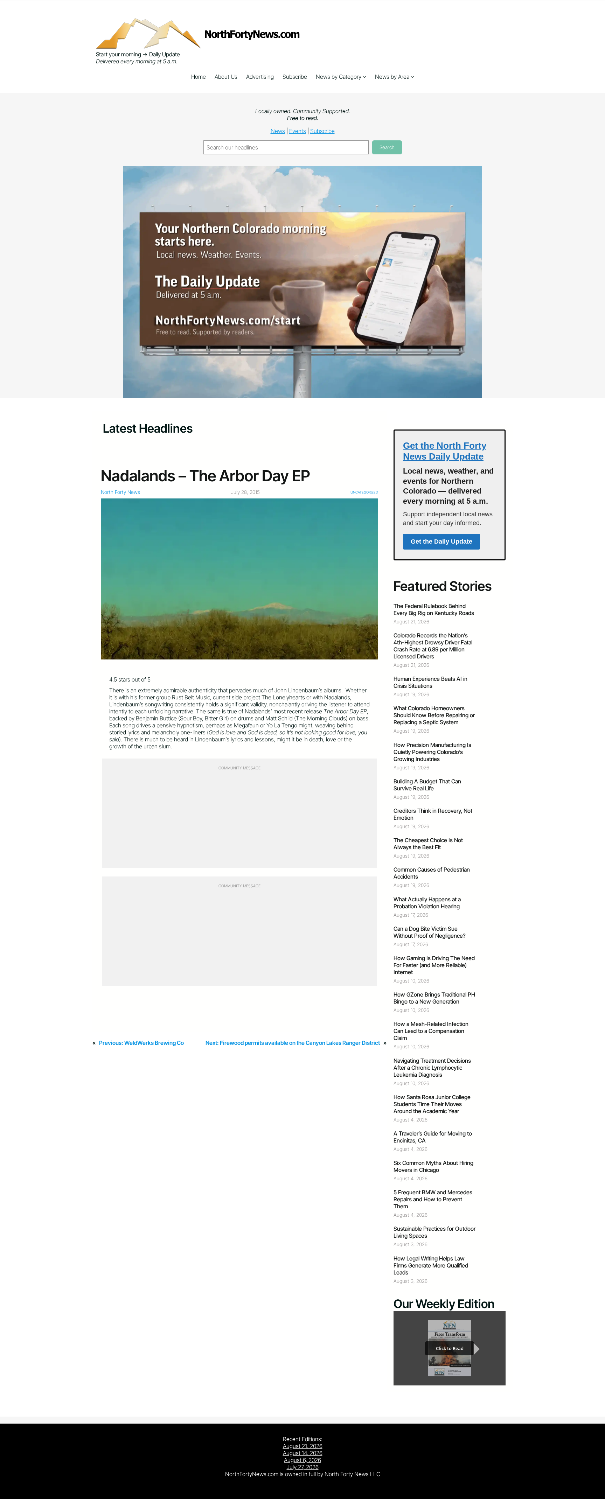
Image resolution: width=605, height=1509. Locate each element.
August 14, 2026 (302, 1452)
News (278, 130)
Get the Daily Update (441, 541)
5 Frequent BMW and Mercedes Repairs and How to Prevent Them (433, 1199)
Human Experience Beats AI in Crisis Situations (430, 682)
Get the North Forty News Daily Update (444, 451)
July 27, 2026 (303, 1466)
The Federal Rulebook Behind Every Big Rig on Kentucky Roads (434, 609)
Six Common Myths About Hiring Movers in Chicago (433, 1166)
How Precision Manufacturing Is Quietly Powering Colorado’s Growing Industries (432, 751)
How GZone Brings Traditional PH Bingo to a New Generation (434, 998)
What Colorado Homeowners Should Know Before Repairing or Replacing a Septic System (434, 715)
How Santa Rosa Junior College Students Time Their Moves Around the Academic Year (432, 1104)
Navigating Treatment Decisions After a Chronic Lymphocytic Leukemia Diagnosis (432, 1067)
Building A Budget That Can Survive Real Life (427, 785)
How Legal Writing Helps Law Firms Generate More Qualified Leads (431, 1265)
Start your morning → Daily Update (138, 54)
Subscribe (322, 130)
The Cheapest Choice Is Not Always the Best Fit (428, 844)
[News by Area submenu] (412, 76)
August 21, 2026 (302, 1445)
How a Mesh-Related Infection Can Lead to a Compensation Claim (431, 1030)
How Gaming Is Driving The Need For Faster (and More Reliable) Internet (434, 965)
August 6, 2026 (302, 1459)
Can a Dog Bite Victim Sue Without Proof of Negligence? (430, 932)
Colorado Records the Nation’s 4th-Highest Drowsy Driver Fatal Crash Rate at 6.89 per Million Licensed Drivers (433, 646)
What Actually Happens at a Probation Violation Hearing (427, 903)
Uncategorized (364, 492)
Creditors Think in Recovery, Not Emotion (433, 814)
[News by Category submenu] (364, 76)
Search (387, 147)
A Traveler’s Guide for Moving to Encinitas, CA (433, 1137)
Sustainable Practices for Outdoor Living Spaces (434, 1232)
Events (297, 130)
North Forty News (120, 492)
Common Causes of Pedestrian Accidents (432, 873)
